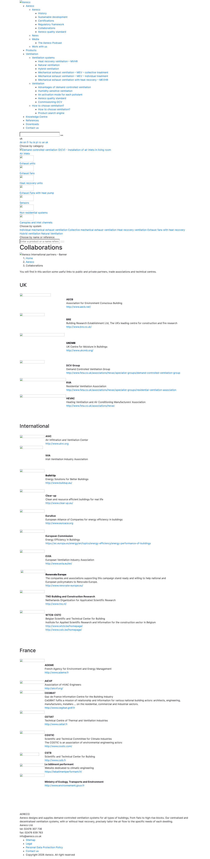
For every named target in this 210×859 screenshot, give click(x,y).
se (43, 142)
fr (28, 142)
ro (40, 142)
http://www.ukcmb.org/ (79, 350)
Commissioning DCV (50, 101)
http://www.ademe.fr (57, 672)
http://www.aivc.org (57, 443)
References (32, 120)
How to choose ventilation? (48, 105)
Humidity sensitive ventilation (55, 90)
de (21, 142)
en (25, 142)
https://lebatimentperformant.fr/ (63, 771)
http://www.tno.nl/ (56, 603)
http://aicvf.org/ (54, 688)
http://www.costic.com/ (58, 746)
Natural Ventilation (52, 233)
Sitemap (30, 839)
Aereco (30, 5)
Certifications (46, 20)
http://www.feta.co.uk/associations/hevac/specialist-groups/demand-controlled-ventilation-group (123, 372)
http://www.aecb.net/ (78, 306)
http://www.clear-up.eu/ (59, 503)
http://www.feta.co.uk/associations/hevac (90, 405)
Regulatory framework (51, 24)
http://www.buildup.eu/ (59, 482)
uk (46, 142)
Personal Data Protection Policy (44, 847)
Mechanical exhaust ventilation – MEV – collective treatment (73, 72)
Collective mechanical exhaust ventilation (92, 229)
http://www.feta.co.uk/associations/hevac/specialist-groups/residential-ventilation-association (121, 389)
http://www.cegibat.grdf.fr (60, 707)
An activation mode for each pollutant (60, 94)
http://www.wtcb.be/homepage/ (64, 626)
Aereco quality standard (52, 31)
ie (34, 142)
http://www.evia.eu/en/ (59, 563)
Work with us (39, 46)
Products (31, 50)
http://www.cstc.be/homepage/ (64, 629)
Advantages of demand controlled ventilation (64, 87)
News (35, 35)
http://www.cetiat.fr (56, 724)
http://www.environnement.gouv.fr (64, 785)
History (42, 13)
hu (31, 142)
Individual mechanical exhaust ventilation (44, 229)
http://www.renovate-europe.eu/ (65, 585)
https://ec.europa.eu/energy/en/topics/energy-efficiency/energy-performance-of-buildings (98, 543)
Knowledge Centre (36, 116)
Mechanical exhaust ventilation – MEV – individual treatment (73, 76)
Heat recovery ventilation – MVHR (58, 61)
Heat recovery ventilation (132, 229)
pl (37, 142)
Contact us (32, 127)
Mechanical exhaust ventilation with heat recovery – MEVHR (73, 79)
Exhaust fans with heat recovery (166, 229)
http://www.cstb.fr (55, 760)
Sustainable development (52, 16)
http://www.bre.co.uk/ (79, 326)
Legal (29, 843)
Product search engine (51, 113)
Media (35, 39)
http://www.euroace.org (59, 523)
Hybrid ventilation (48, 68)
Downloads (32, 124)
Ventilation (32, 53)
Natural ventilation (48, 64)
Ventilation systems (43, 57)
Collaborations (46, 28)
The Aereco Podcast (50, 42)
